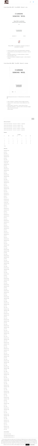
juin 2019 (5, 184)
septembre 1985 (6, 386)
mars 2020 (5, 179)
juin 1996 (5, 322)
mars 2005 (5, 272)
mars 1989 (5, 365)
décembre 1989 (6, 360)
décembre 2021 (6, 168)
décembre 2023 (6, 155)
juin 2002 (5, 287)
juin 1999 (5, 305)
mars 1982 (5, 406)
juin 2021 (5, 171)
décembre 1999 (6, 302)
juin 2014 (5, 217)
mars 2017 (5, 197)
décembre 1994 (6, 331)
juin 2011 (5, 235)
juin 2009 (5, 246)
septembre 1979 (6, 421)
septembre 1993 (6, 339)
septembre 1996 (6, 321)
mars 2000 (5, 301)
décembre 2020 (6, 174)
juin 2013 (5, 223)
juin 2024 (5, 152)
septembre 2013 (6, 222)
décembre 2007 (6, 255)
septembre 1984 (6, 392)
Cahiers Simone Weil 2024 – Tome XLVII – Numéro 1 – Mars (13, 126)
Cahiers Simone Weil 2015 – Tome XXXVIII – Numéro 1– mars (15, 7)
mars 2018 (5, 191)
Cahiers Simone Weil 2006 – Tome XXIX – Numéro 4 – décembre (16, 63)
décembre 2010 (6, 238)
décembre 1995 (6, 325)
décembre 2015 (6, 208)
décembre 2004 (6, 273)
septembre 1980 (6, 415)
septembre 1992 (6, 344)
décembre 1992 (6, 342)
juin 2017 (5, 196)
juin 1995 (5, 328)
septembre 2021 (6, 170)
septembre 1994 (6, 333)
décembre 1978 (6, 426)
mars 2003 (5, 283)
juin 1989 (5, 363)
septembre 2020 (6, 176)
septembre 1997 (6, 315)
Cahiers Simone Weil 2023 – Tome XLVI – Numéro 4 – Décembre (14, 128)
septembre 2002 (6, 286)
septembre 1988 (6, 368)
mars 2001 (5, 295)
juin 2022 (5, 165)
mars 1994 (5, 336)
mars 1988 (5, 371)
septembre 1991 (6, 350)
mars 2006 (5, 266)
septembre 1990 (6, 356)
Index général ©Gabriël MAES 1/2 (9, 435)
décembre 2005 (6, 267)
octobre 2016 (6, 202)
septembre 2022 (6, 164)
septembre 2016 (6, 203)
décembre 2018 (6, 187)
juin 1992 (5, 345)
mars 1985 (5, 389)
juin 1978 (5, 429)
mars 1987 (5, 377)
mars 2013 (5, 225)
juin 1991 (5, 351)
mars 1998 (5, 312)
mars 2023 (5, 159)
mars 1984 (5, 395)
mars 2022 (5, 167)
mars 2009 (5, 248)
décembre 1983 (6, 397)
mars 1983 (5, 401)
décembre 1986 (6, 379)
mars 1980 (5, 418)
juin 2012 (5, 229)
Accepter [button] (27, 444)
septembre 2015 (6, 209)
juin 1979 (5, 423)
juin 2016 (5, 205)
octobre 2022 (6, 162)
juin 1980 (5, 417)
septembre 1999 (6, 304)
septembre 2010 (6, 240)
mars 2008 (5, 254)
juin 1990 (5, 357)
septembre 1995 (6, 327)
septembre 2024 (6, 150)
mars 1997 (5, 318)
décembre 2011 (6, 232)
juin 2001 (5, 293)
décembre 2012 (6, 226)
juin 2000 (5, 299)
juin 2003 (5, 281)
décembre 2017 (6, 193)
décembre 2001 (6, 290)
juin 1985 (5, 388)
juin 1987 (5, 376)
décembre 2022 (6, 161)
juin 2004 (5, 275)
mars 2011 (5, 237)
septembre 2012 (6, 228)
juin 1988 (5, 369)
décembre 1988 (6, 366)
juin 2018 (5, 190)
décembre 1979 (6, 420)
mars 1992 (5, 347)
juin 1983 (5, 400)
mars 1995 (5, 330)
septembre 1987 (6, 374)
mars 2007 (5, 260)
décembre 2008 (6, 249)
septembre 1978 (6, 427)
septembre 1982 (6, 403)
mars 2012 (5, 231)
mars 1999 (5, 307)
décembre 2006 (6, 261)
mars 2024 (5, 153)
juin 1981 (5, 411)
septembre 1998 (6, 310)
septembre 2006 (6, 263)
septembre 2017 (6, 194)
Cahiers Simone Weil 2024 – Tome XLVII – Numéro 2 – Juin (13, 125)
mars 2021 (5, 173)
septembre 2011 (6, 234)
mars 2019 (5, 185)
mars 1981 (5, 412)
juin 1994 (5, 334)
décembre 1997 (6, 313)
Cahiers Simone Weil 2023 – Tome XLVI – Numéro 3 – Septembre (14, 129)
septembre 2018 (6, 188)
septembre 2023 (6, 156)
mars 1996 (5, 324)
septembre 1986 (6, 380)
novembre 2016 (6, 200)
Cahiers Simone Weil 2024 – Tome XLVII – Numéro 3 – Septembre (14, 123)
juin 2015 (5, 211)
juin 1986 (5, 382)
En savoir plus (32, 444)
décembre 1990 (6, 354)
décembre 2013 (6, 220)
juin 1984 (5, 394)
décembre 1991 (6, 348)
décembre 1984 (6, 391)
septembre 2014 (6, 216)
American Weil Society (7, 433)
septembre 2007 (6, 257)
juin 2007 (5, 258)
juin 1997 (5, 316)
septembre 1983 (6, 398)
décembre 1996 (6, 319)
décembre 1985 (6, 385)
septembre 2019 (6, 182)
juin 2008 (5, 252)
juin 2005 (5, 270)
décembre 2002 (6, 284)
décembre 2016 (6, 199)
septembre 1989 (6, 362)
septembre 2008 (6, 251)
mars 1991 (5, 353)
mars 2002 (5, 289)
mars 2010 (5, 243)
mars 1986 (5, 383)
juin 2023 (5, 158)
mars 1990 (5, 359)
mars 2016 (5, 206)
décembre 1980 (6, 414)
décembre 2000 (6, 296)
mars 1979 (5, 424)
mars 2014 (5, 219)
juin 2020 (5, 177)
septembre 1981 (6, 409)
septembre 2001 (6, 292)
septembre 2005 (6, 269)
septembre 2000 (6, 298)
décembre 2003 (6, 278)
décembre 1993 (6, 337)
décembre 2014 (6, 214)
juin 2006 (5, 264)
